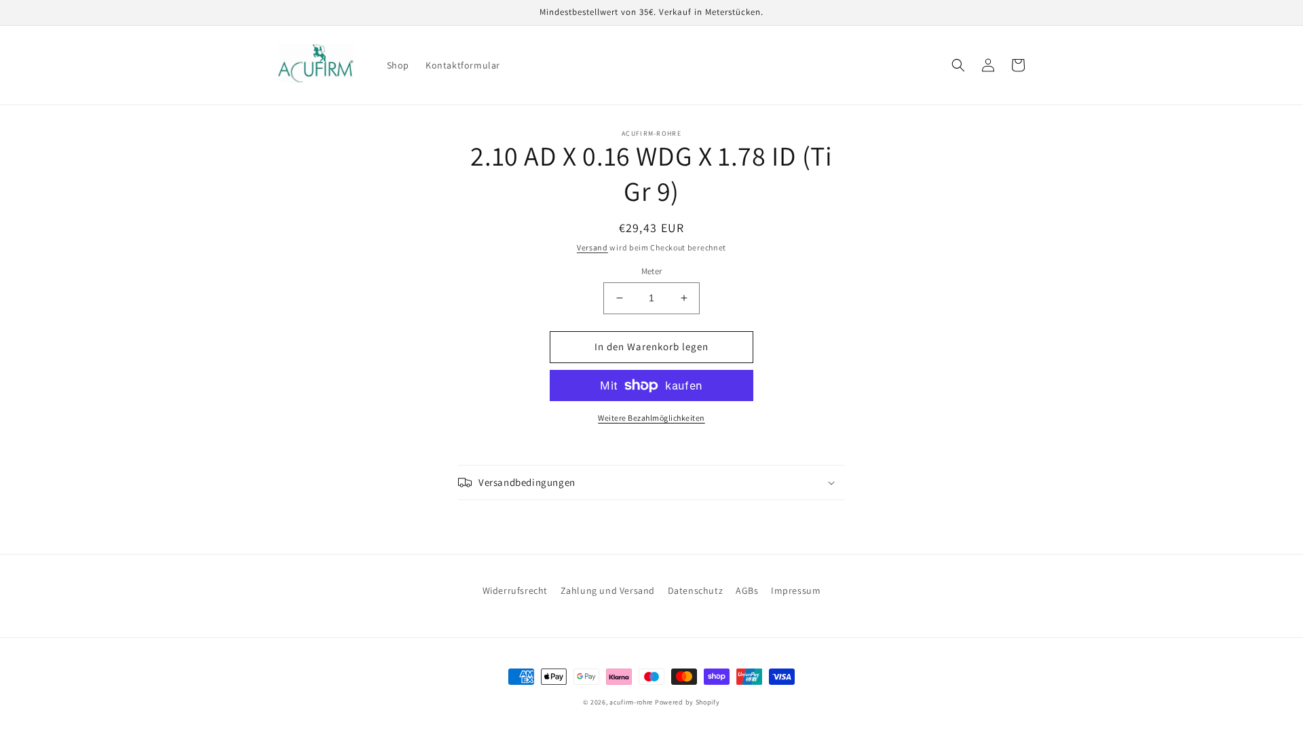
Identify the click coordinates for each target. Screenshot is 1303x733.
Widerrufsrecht (515, 590)
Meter (651, 271)
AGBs (747, 590)
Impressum (795, 590)
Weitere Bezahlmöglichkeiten (651, 418)
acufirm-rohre (631, 702)
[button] (958, 65)
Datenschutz (695, 590)
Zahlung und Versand (608, 590)
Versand (592, 247)
